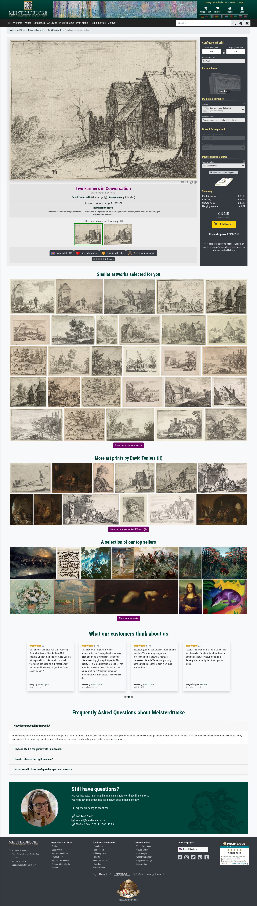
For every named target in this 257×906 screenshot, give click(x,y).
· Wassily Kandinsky (143, 857)
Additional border (208, 57)
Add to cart (225, 224)
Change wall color (114, 253)
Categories (39, 22)
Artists (28, 22)
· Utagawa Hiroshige (143, 860)
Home (11, 30)
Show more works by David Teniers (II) (128, 529)
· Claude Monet (141, 850)
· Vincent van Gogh (143, 846)
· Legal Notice (56, 850)
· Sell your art (98, 850)
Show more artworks (128, 618)
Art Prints (17, 22)
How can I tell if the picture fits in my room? (38, 749)
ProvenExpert (43, 684)
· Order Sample (99, 867)
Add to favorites (88, 253)
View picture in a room (143, 253)
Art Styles (52, 22)
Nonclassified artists (36, 30)
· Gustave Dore (141, 864)
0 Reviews (109, 259)
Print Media (82, 22)
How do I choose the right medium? (33, 759)
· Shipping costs (99, 853)
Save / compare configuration (224, 172)
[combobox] (223, 61)
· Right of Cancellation (60, 860)
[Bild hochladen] (247, 23)
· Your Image (98, 846)
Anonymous (115, 197)
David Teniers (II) (55, 30)
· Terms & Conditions (59, 853)
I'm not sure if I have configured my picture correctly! (43, 769)
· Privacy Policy (57, 857)
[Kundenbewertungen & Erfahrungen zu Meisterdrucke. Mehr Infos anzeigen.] (234, 852)
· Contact (54, 846)
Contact (112, 22)
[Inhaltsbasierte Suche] (240, 23)
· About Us (55, 867)
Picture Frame (66, 22)
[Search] (234, 23)
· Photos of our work (101, 860)
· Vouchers (97, 864)
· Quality (96, 857)
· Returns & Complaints (60, 864)
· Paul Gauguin (141, 853)
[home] (9, 23)
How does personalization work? (32, 725)
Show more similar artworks (128, 445)
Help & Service (98, 22)
